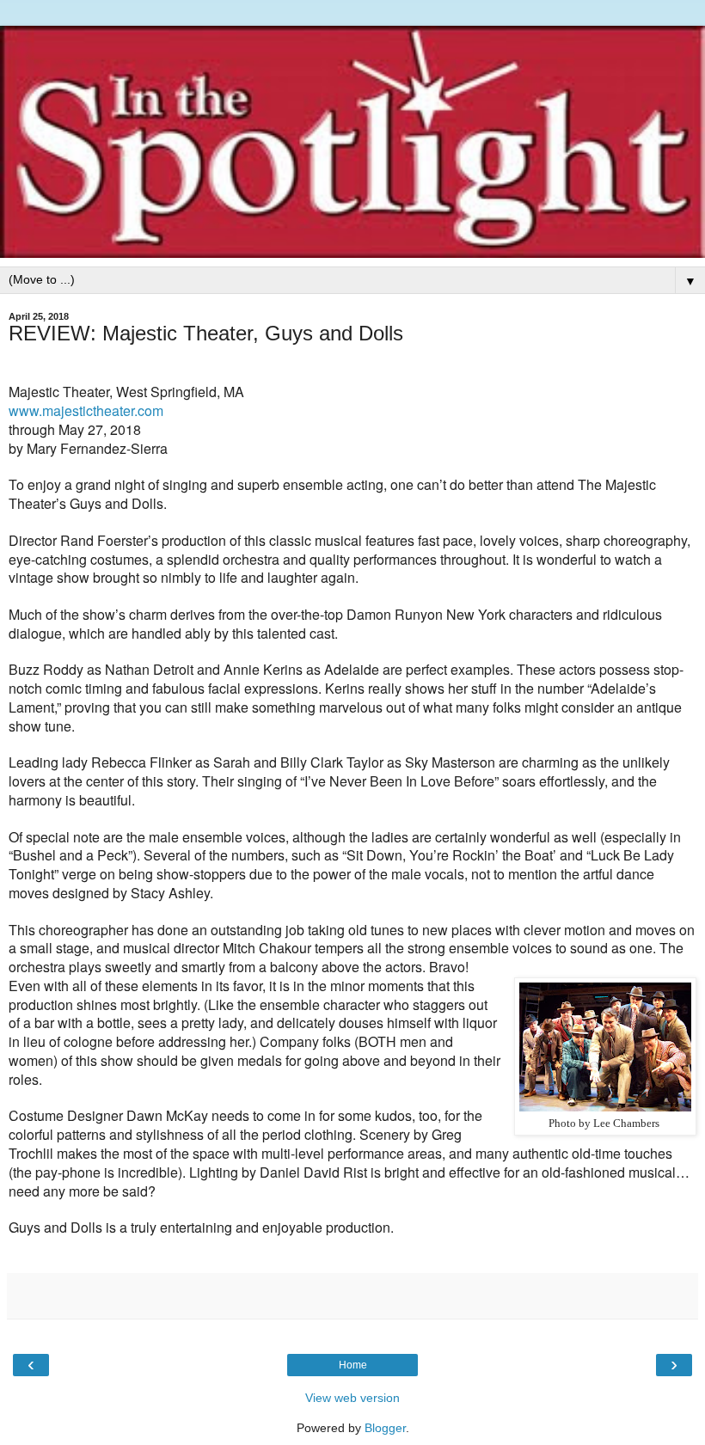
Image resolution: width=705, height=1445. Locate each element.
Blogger (385, 1428)
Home (353, 1365)
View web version (352, 1398)
